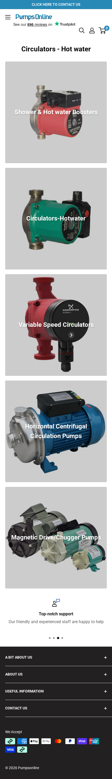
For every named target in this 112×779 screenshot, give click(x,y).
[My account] (92, 30)
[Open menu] (7, 17)
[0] (102, 30)
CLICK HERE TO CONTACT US (56, 4)
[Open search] (82, 30)
